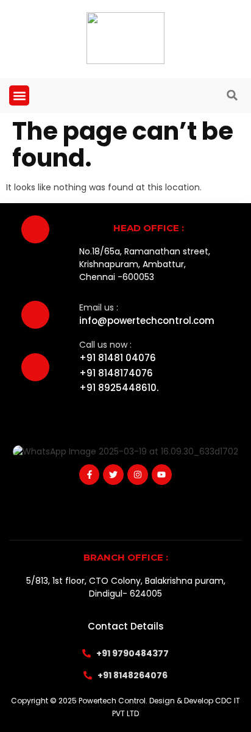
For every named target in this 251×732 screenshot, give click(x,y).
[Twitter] (113, 474)
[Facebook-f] (89, 474)
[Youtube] (162, 474)
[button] (19, 95)
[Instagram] (137, 474)
